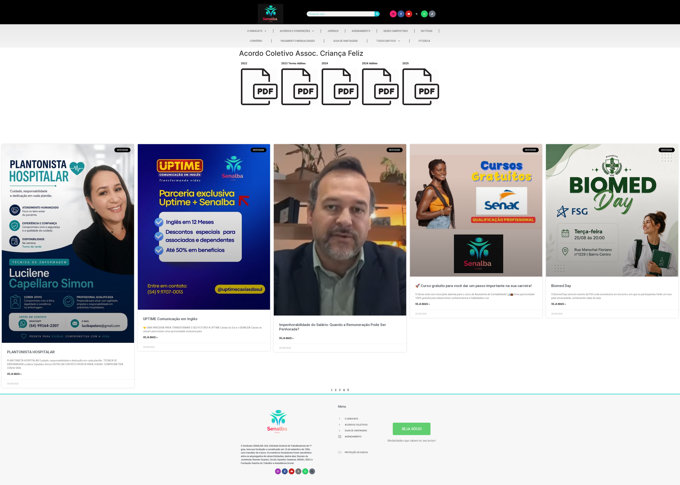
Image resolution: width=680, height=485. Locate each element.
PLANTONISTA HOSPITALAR (31, 352)
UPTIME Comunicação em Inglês (170, 319)
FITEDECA (424, 40)
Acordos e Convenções (295, 31)
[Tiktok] (432, 13)
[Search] (377, 13)
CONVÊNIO (256, 40)
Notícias (426, 31)
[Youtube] (408, 13)
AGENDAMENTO (361, 31)
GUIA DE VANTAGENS (345, 40)
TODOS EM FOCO (386, 40)
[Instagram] (393, 13)
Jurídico (333, 31)
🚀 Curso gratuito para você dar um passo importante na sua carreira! (473, 286)
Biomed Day (561, 286)
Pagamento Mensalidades (298, 40)
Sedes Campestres (395, 31)
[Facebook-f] (401, 13)
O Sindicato (254, 31)
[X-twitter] (416, 13)
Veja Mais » (14, 374)
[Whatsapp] (424, 13)
